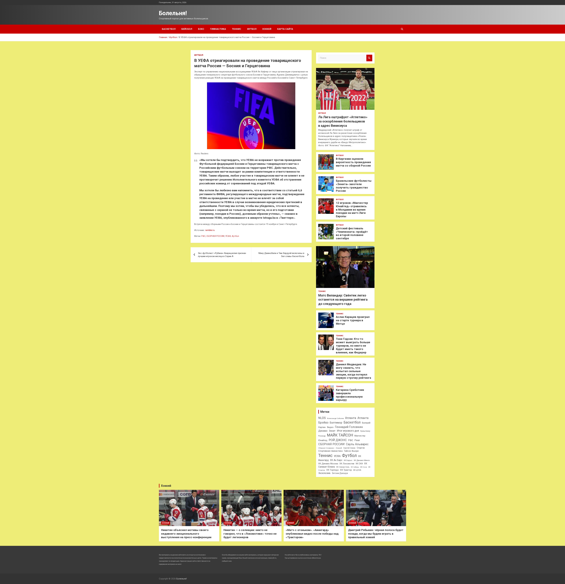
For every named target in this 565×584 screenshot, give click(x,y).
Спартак (361, 448)
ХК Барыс (348, 460)
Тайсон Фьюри (351, 451)
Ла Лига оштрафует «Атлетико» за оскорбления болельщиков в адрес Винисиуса (342, 121)
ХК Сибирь (355, 467)
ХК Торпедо (332, 470)
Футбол (251, 29)
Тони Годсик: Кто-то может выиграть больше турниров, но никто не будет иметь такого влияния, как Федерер (353, 345)
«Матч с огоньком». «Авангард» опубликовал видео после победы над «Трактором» (312, 533)
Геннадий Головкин (349, 427)
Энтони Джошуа (340, 473)
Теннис (236, 29)
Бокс (201, 29)
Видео (330, 427)
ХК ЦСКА (357, 470)
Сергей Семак (349, 448)
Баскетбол (169, 29)
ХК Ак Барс (336, 460)
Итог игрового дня (348, 430)
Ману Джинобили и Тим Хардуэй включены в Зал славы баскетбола (281, 255)
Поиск (369, 58)
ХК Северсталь (342, 467)
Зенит (332, 430)
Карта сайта (285, 29)
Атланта (350, 418)
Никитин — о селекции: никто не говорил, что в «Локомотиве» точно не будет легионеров (250, 533)
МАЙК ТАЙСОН (340, 435)
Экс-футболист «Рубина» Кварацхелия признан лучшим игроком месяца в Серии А (222, 255)
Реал (357, 440)
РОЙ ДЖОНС (338, 440)
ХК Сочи (363, 467)
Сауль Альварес (357, 444)
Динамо (323, 430)
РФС (203, 236)
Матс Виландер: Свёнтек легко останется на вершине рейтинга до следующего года (343, 300)
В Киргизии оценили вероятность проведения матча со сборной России (353, 162)
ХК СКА (359, 463)
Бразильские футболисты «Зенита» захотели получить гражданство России (353, 185)
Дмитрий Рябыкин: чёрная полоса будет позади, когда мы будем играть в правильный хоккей (375, 533)
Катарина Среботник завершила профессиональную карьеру (350, 395)
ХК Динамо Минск (362, 460)
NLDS (322, 418)
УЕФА (228, 236)
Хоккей (266, 29)
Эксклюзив (324, 473)
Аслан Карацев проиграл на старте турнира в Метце (353, 320)
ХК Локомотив (346, 463)
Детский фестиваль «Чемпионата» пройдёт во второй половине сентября (352, 233)
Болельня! (173, 13)
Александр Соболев (335, 418)
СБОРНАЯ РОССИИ (215, 236)
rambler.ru (210, 230)
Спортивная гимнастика (330, 451)
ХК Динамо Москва (328, 463)
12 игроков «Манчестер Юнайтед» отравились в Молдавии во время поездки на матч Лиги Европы (352, 209)
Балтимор (336, 422)
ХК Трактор (346, 470)
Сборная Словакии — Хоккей (330, 448)
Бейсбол (186, 29)
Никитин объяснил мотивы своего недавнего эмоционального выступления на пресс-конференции (186, 533)
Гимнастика (218, 29)
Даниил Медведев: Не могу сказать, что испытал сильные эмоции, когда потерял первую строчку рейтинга (353, 371)
